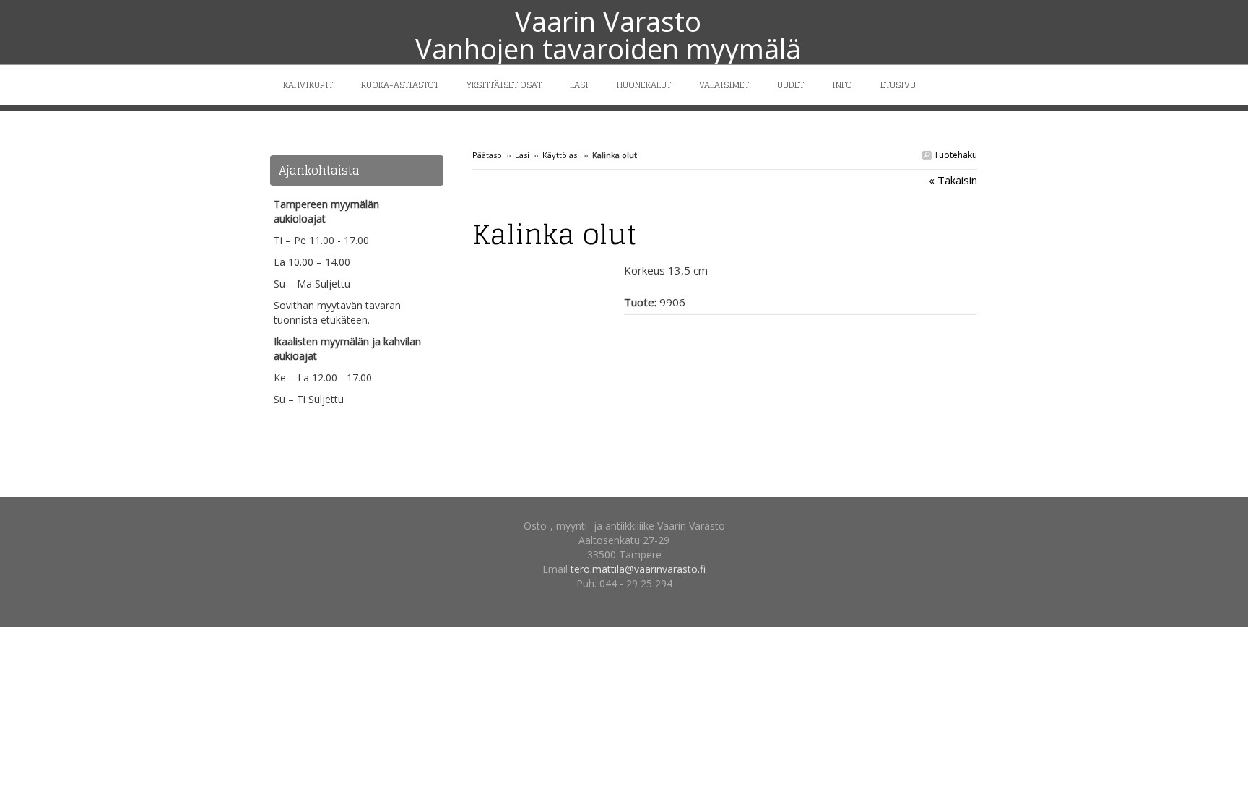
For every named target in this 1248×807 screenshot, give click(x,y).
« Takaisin (953, 180)
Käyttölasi (560, 155)
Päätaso (487, 155)
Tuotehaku (954, 155)
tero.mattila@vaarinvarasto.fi (638, 569)
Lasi (522, 155)
